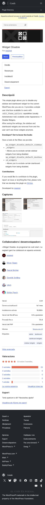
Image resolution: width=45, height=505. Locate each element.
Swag (27, 446)
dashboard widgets (35, 338)
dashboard (38, 334)
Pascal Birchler (13, 270)
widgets (39, 343)
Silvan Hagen (12, 263)
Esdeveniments (30, 439)
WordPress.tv (8, 446)
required (8, 51)
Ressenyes (8, 71)
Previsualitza (17, 57)
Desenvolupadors (9, 443)
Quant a (5, 416)
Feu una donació (31, 443)
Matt (5, 457)
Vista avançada (8, 349)
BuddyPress (8, 465)
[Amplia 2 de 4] (40, 201)
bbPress (6, 461)
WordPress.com (9, 454)
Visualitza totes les (35, 386)
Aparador (27, 416)
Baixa (6, 57)
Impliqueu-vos (29, 435)
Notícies (5, 420)
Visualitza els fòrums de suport (14, 403)
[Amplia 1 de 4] (19, 201)
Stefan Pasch (12, 292)
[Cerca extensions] (25, 25)
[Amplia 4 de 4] (40, 227)
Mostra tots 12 (38, 329)
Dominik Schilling (13, 278)
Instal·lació (8, 76)
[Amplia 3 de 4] (19, 216)
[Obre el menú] (41, 3)
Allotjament (6, 424)
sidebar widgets (29, 343)
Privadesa (6, 428)
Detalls (7, 65)
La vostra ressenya (10, 386)
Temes (26, 420)
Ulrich (9, 285)
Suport (7, 88)
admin (31, 334)
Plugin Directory (8, 10)
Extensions (28, 424)
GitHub (30, 183)
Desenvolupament (11, 82)
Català (9, 475)
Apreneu (5, 435)
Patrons (27, 428)
